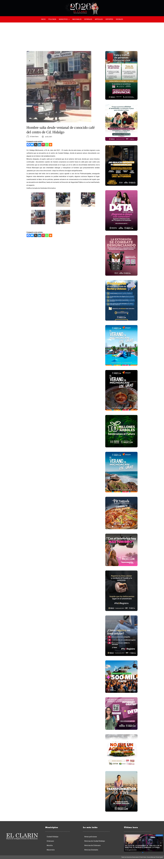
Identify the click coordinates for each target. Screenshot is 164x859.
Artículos (99, 19)
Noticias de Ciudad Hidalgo (94, 841)
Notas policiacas (90, 837)
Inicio (43, 19)
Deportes (109, 19)
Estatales (88, 19)
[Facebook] (28, 144)
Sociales (119, 19)
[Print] (50, 144)
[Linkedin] (39, 144)
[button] (139, 852)
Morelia (50, 845)
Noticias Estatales (91, 850)
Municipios (63, 19)
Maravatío (51, 850)
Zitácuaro (50, 841)
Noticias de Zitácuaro (92, 845)
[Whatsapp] (46, 144)
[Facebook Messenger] (32, 144)
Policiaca (52, 19)
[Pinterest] (43, 144)
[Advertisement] (82, 36)
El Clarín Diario (34, 136)
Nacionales (76, 19)
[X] (35, 144)
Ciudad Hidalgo (52, 837)
